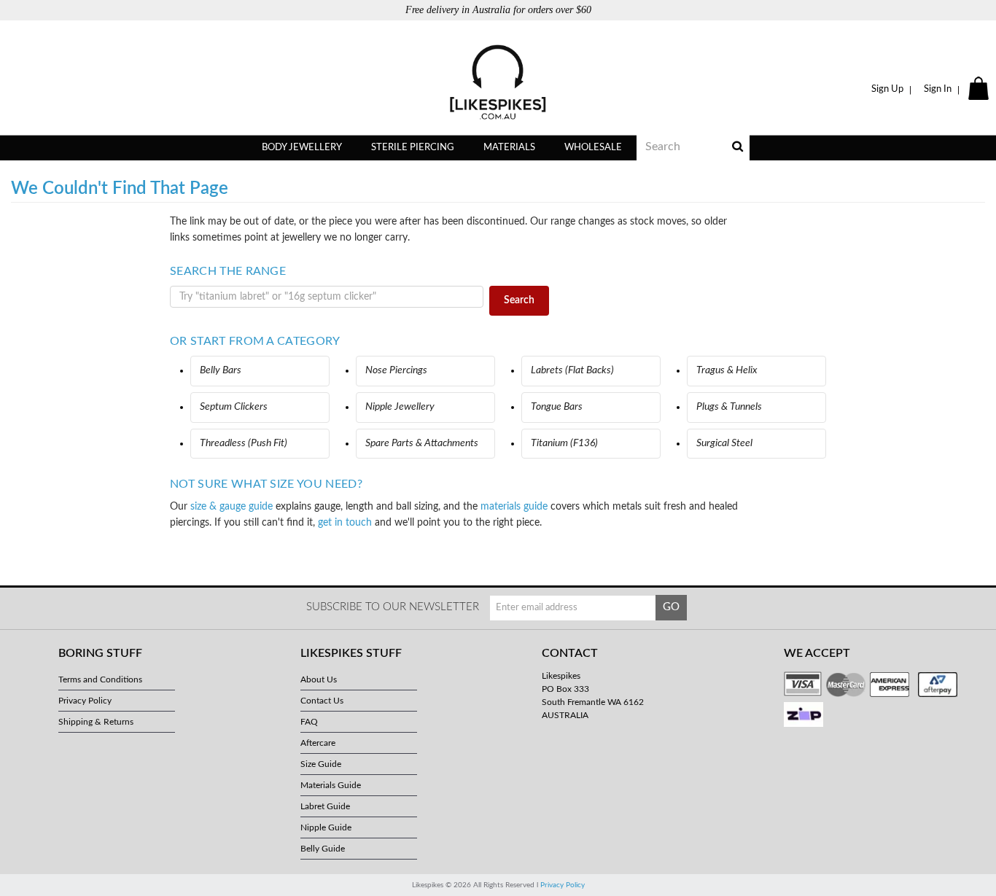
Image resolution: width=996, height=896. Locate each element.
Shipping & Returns (95, 721)
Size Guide (320, 764)
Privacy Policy (85, 700)
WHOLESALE (593, 147)
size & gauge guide (231, 507)
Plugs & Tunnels (729, 407)
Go (671, 606)
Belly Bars (220, 370)
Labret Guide (325, 806)
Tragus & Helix (727, 370)
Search (519, 300)
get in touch (345, 523)
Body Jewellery (302, 147)
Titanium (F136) (564, 443)
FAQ (309, 721)
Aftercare (317, 743)
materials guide (514, 507)
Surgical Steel (724, 443)
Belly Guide (322, 848)
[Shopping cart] (980, 90)
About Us (318, 679)
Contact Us (321, 700)
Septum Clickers (234, 407)
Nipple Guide (325, 827)
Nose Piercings (396, 370)
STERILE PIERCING (412, 147)
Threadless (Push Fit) (243, 443)
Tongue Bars (557, 407)
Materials (509, 147)
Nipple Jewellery (400, 407)
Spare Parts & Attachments (421, 443)
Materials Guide (330, 785)
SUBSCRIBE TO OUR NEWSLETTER (392, 606)
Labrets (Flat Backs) (572, 370)
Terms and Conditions (100, 679)
